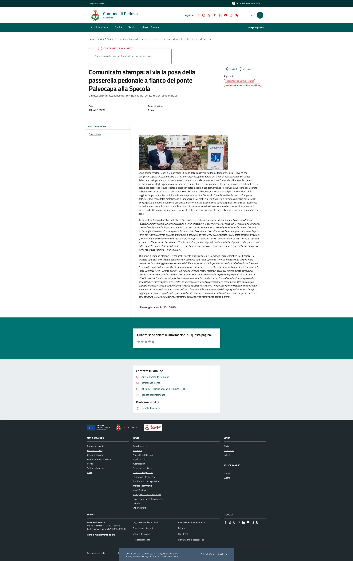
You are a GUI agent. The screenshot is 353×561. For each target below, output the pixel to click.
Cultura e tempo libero (143, 472)
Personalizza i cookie (96, 553)
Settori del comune (96, 468)
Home (91, 39)
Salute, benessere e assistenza (147, 494)
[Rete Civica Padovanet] (153, 427)
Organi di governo (95, 455)
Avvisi (226, 446)
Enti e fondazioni (94, 450)
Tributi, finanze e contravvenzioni (148, 499)
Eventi (227, 473)
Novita (100, 39)
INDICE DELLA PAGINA (97, 126)
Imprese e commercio (142, 485)
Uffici (89, 472)
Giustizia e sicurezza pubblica (146, 481)
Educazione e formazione (144, 477)
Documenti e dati (95, 446)
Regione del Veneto (97, 3)
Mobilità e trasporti (141, 490)
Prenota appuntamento (143, 528)
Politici (90, 463)
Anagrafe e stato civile (143, 455)
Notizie (110, 39)
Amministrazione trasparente (191, 522)
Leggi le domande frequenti (145, 522)
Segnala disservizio (141, 534)
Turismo (136, 503)
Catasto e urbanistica (142, 468)
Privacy (181, 528)
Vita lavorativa (139, 507)
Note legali (183, 534)
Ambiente (137, 450)
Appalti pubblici (139, 459)
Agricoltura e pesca (141, 446)
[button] (260, 15)
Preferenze (207, 554)
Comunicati (229, 450)
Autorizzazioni (139, 463)
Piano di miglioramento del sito (101, 534)
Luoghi (227, 477)
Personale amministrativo (99, 459)
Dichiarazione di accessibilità (191, 539)
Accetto (222, 554)
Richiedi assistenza (141, 539)
